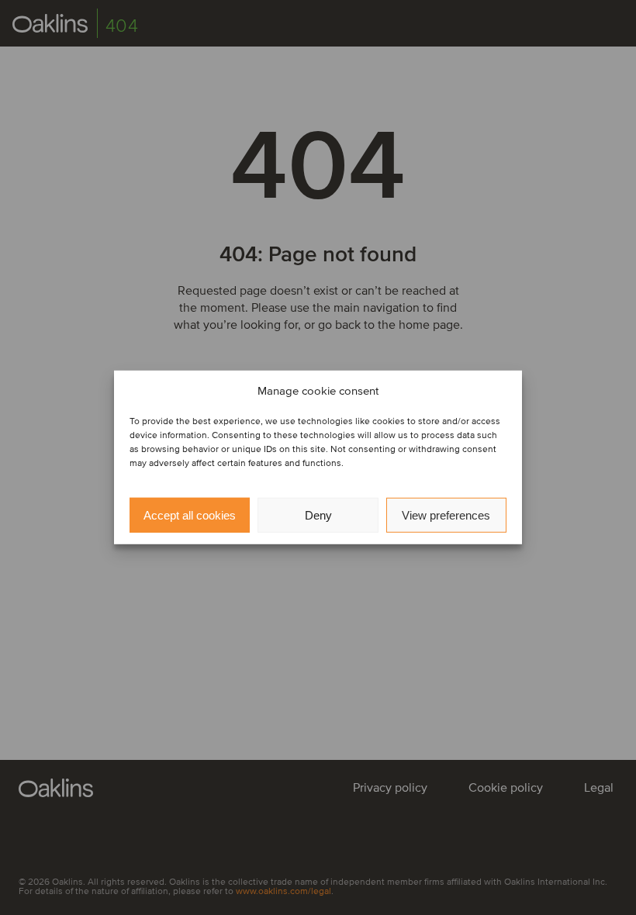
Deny (318, 515)
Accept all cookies (189, 515)
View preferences (446, 515)
